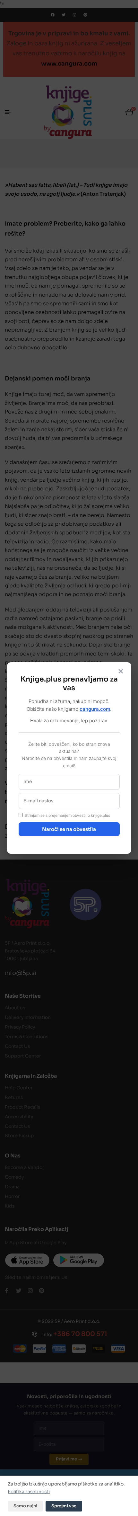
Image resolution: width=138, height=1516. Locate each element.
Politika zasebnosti (29, 1491)
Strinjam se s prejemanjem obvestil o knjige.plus (67, 815)
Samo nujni (25, 1506)
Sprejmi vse (63, 1506)
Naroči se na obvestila (69, 829)
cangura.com (95, 709)
